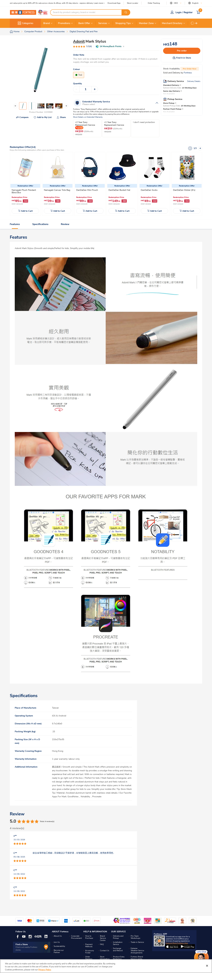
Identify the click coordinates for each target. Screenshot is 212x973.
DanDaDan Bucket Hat (119, 190)
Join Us (57, 942)
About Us (58, 936)
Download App (114, 3)
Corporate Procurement (76, 937)
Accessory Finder (89, 951)
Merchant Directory (172, 23)
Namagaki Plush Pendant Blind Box (24, 191)
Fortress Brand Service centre (137, 958)
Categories (27, 23)
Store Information (105, 958)
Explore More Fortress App (177, 943)
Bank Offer (84, 23)
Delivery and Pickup (118, 937)
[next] (196, 23)
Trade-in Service (137, 942)
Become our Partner (59, 951)
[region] (106, 966)
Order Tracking (154, 3)
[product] (25, 167)
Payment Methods (88, 945)
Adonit (79, 41)
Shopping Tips (123, 23)
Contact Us (104, 950)
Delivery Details (193, 81)
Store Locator (132, 3)
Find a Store (22, 944)
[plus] (95, 89)
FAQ (102, 944)
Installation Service (117, 943)
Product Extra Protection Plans (118, 959)
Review (65, 224)
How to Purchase (89, 937)
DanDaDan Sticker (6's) (184, 190)
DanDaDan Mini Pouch (87, 190)
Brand (46, 23)
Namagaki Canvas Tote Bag (57, 190)
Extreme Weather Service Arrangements (137, 950)
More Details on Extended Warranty (88, 117)
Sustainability (59, 946)
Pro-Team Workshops (135, 937)
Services (102, 23)
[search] (126, 12)
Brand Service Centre (103, 938)
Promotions (64, 23)
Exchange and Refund (118, 949)
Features (15, 224)
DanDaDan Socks (149, 190)
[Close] (207, 965)
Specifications (40, 224)
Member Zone (146, 23)
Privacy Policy (44, 969)
